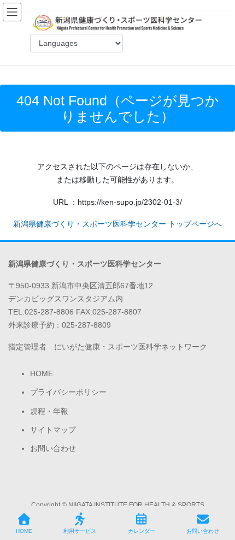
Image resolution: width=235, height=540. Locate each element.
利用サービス (79, 531)
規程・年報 (49, 411)
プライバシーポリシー (68, 392)
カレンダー (141, 531)
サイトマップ (53, 429)
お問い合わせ (53, 448)
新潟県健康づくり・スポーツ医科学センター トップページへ (117, 223)
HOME (41, 373)
